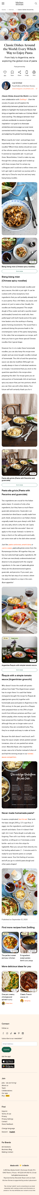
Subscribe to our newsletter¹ (12, 1038)
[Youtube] (14, 1033)
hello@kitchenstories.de (19, 1175)
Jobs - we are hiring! (9, 1083)
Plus (5, 1096)
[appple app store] (19, 1061)
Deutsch (5, 1132)
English (12, 1132)
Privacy (4, 1116)
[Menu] (3, 3)
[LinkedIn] (22, 1033)
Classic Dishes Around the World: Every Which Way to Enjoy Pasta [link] (26, 10)
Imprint (4, 1111)
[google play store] (19, 1066)
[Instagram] (7, 1033)
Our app (5, 1093)
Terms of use (6, 1114)
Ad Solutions (6, 1147)
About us (5, 1085)
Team (4, 1088)
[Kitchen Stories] (19, 3)
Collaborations (7, 1091)
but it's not (23, 819)
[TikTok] (11, 1033)
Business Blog (7, 1149)
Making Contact (7, 1152)
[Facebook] (3, 1033)
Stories (4, 10)
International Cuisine (11, 10)
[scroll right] (37, 941)
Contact (4, 1121)
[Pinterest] (18, 1033)
